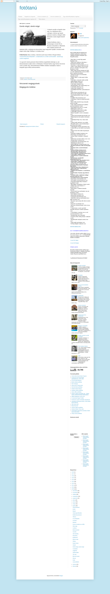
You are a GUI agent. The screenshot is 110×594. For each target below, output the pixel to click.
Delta (74, 560)
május (74, 503)
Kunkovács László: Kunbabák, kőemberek (81, 399)
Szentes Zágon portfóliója (77, 407)
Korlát (74, 509)
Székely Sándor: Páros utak (78, 409)
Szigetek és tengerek (29, 16)
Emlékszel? (75, 537)
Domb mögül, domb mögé (78, 546)
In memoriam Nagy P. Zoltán (78, 398)
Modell (74, 511)
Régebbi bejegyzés (61, 124)
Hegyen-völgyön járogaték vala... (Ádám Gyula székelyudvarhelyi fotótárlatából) (80, 394)
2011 (73, 485)
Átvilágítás (80, 275)
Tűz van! (74, 554)
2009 (73, 489)
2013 (73, 481)
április (74, 505)
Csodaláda (75, 548)
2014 (73, 479)
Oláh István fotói (75, 404)
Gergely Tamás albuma (77, 388)
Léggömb (75, 550)
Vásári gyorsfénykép (77, 513)
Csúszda (75, 520)
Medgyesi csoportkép (82, 325)
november (75, 492)
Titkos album (42, 19)
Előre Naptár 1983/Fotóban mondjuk (86, 437)
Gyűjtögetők (80, 295)
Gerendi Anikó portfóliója (77, 387)
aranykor (25, 79)
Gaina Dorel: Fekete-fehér (77, 385)
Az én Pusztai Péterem (76, 380)
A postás (74, 531)
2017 (73, 474)
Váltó (79, 355)
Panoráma (75, 535)
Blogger (61, 575)
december (75, 490)
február (74, 566)
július (74, 500)
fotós (81, 33)
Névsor (74, 558)
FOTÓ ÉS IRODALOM (75, 50)
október (74, 494)
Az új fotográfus (76, 518)
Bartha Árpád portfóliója (77, 382)
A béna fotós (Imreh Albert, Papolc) (79, 376)
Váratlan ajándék (82, 265)
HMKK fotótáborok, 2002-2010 (78, 396)
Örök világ (75, 526)
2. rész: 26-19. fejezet (74, 243)
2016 (73, 475)
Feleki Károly (30, 79)
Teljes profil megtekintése (83, 37)
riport (34, 79)
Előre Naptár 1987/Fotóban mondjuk (86, 453)
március (75, 564)
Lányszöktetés (76, 562)
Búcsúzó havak (76, 556)
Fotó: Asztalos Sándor (83, 346)
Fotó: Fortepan (75, 383)
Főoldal (20, 16)
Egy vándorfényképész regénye (71, 16)
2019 (73, 472)
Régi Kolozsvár (75, 405)
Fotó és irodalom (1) (43, 16)
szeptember (75, 496)
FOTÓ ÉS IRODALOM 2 (75, 226)
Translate (81, 28)
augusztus (75, 498)
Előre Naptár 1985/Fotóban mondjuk (86, 445)
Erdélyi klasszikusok (77, 515)
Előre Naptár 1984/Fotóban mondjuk (86, 441)
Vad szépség (75, 533)
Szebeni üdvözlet (82, 305)
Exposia (74, 522)
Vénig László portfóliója (77, 413)
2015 (73, 477)
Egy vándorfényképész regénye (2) (27, 19)
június (74, 502)
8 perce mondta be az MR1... (79, 524)
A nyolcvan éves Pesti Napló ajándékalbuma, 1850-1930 (78, 378)
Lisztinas (75, 528)
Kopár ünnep (75, 543)
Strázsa (74, 516)
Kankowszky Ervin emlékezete (82, 315)
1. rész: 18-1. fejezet (74, 240)
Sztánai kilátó (76, 552)
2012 (73, 483)
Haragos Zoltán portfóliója (77, 390)
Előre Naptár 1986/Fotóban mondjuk (86, 449)
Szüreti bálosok (76, 507)
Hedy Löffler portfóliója (76, 392)
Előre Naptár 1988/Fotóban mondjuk (86, 457)
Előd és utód (75, 539)
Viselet (74, 545)
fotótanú (28, 7)
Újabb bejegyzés (23, 124)
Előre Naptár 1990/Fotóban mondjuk (86, 465)
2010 (73, 487)
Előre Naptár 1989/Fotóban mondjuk (86, 461)
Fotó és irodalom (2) (55, 16)
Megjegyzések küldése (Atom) (32, 126)
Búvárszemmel (76, 530)
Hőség (74, 541)
